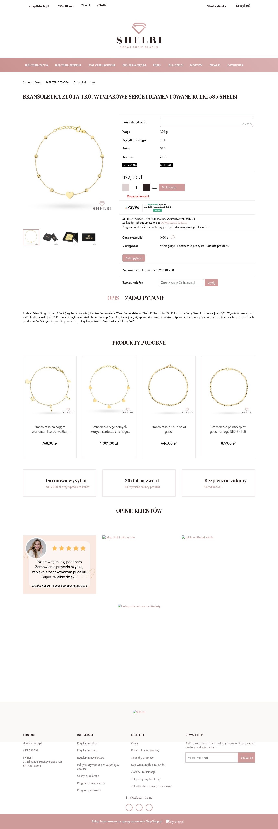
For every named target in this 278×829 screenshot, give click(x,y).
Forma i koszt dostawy (145, 750)
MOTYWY (197, 65)
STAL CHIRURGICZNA (102, 65)
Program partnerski (89, 790)
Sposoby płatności (142, 757)
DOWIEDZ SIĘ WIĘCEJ (174, 222)
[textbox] (206, 122)
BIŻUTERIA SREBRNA (68, 65)
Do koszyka (169, 187)
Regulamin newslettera (90, 757)
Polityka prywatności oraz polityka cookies (98, 767)
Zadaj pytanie (133, 258)
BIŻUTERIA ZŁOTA (37, 65)
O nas (134, 743)
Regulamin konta (87, 750)
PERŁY (157, 65)
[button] (29, 735)
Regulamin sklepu (87, 743)
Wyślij (211, 283)
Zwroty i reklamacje (143, 772)
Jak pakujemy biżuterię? (146, 779)
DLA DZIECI (176, 65)
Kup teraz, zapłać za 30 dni (148, 765)
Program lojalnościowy (91, 783)
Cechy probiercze (88, 776)
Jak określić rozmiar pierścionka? (151, 786)
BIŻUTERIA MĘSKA (135, 65)
